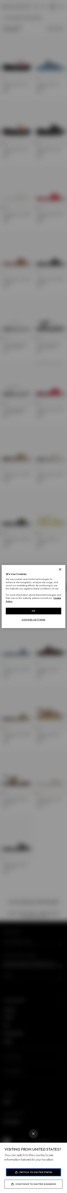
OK (33, 611)
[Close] (33, 1133)
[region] (33, 596)
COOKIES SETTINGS (33, 619)
